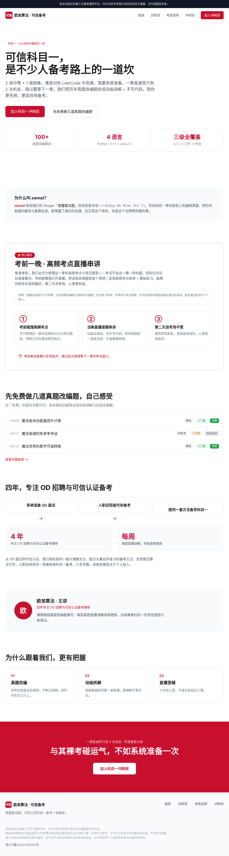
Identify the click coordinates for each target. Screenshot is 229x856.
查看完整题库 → (16, 459)
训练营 (155, 15)
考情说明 (172, 15)
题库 (141, 15)
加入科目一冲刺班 (25, 111)
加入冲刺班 (212, 15)
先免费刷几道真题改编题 (72, 111)
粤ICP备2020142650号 (22, 845)
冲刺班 (190, 15)
